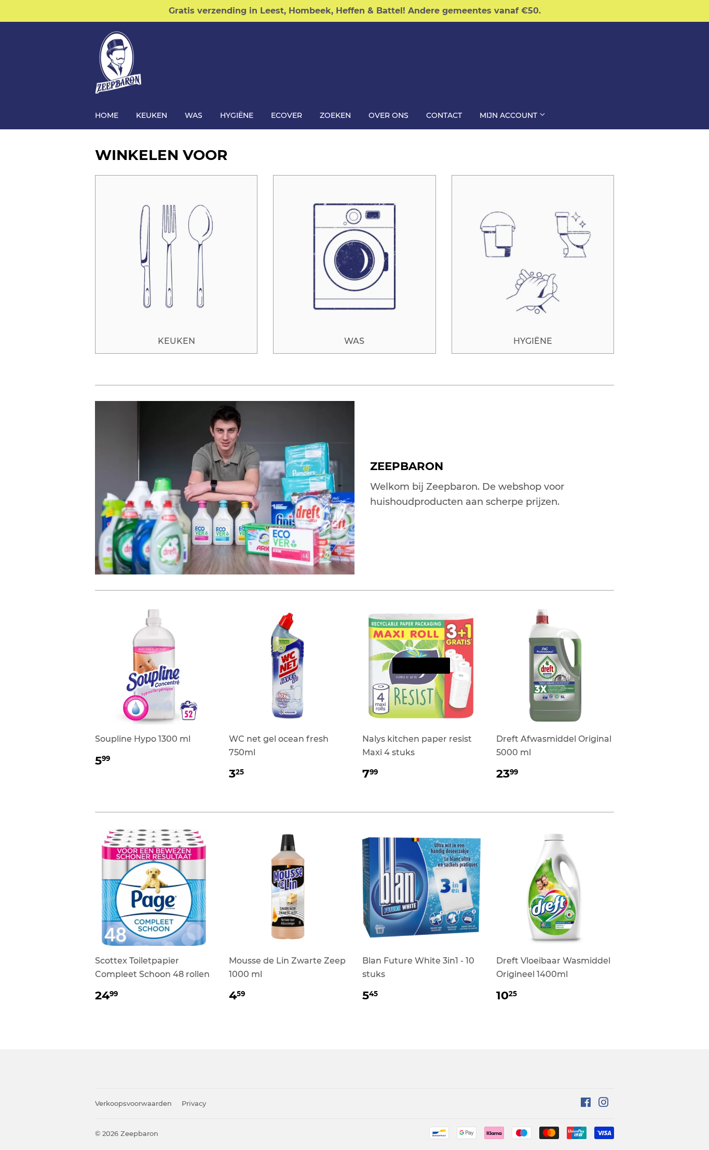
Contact (444, 115)
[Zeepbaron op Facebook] (585, 1103)
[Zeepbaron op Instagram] (603, 1103)
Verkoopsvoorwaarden (133, 1103)
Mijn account (509, 115)
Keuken (151, 115)
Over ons (388, 115)
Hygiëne (236, 115)
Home (106, 115)
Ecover (286, 115)
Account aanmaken (578, 58)
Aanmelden (505, 58)
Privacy (194, 1103)
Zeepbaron (139, 1133)
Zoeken (335, 115)
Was (193, 115)
